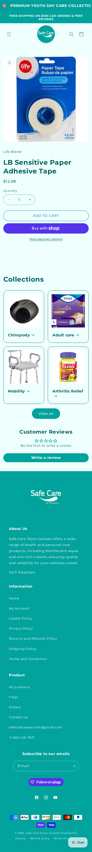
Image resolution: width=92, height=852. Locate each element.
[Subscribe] (74, 766)
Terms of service (65, 838)
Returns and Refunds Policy (33, 639)
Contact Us (18, 717)
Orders (15, 707)
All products (19, 687)
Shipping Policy (22, 649)
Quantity (10, 190)
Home (14, 598)
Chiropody (19, 335)
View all (46, 413)
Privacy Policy (21, 628)
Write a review (46, 458)
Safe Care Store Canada (42, 833)
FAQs (13, 697)
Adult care (63, 335)
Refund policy (39, 838)
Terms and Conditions (28, 659)
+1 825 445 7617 (22, 738)
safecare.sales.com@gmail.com (36, 727)
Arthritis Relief (68, 391)
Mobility (16, 391)
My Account (19, 608)
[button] (9, 34)
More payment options (46, 239)
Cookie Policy (20, 618)
